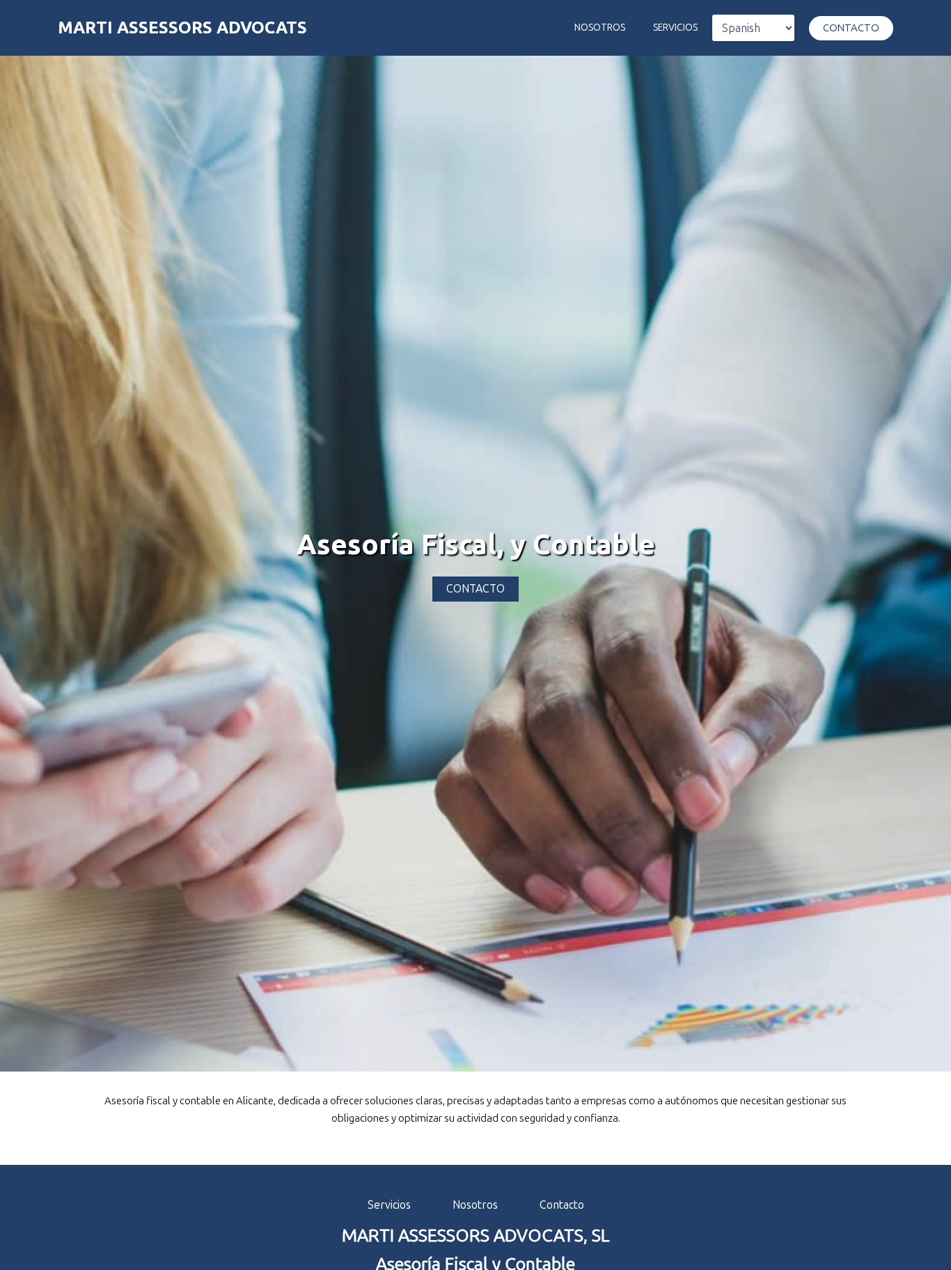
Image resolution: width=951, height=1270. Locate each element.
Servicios (675, 27)
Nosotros (599, 27)
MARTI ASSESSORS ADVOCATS (182, 27)
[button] (851, 28)
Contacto (562, 1205)
